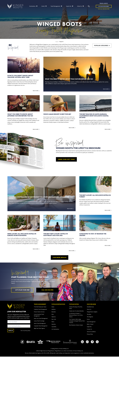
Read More (36, 90)
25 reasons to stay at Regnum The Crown (92, 234)
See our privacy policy (25, 330)
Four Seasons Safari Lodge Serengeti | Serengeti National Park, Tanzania (77, 321)
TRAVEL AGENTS (104, 3)
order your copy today (66, 159)
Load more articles (59, 257)
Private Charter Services (39, 311)
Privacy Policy (90, 334)
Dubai (53, 306)
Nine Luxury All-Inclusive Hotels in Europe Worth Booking (21, 234)
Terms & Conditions (91, 331)
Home (57, 41)
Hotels (43, 6)
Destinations (32, 6)
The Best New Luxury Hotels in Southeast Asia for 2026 (55, 234)
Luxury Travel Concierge (39, 321)
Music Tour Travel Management (41, 318)
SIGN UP (10, 330)
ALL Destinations (55, 329)
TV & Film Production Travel (40, 306)
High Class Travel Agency (39, 328)
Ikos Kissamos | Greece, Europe (76, 325)
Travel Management (55, 6)
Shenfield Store (90, 306)
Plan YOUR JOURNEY (103, 6)
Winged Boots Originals (92, 311)
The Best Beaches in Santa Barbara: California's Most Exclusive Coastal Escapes (94, 115)
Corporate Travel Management (40, 325)
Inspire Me (68, 6)
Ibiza (53, 314)
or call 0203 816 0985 (103, 9)
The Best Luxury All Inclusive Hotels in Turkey (95, 196)
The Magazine (90, 316)
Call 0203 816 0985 (47, 290)
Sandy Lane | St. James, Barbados (76, 311)
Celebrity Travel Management (40, 309)
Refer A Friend (90, 324)
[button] (36, 6)
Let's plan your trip (22, 290)
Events (88, 319)
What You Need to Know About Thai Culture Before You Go (69, 79)
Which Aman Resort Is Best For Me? (57, 114)
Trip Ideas (89, 314)
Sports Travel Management (40, 323)
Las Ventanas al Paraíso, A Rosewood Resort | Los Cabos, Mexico (76, 315)
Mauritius (54, 324)
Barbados (54, 311)
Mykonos (54, 316)
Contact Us (89, 329)
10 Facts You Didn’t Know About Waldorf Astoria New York (20, 76)
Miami (53, 321)
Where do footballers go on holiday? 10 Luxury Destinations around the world (39, 198)
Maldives (54, 309)
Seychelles (54, 326)
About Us (79, 6)
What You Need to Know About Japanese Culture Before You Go (20, 115)
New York (54, 319)
